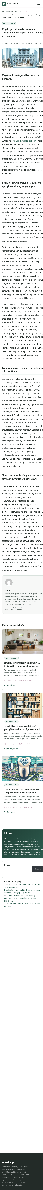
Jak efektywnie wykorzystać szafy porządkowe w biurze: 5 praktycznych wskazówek (22, 729)
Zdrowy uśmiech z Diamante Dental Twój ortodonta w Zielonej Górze (21, 791)
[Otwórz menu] (39, 3)
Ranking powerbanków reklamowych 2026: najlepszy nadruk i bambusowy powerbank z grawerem (22, 666)
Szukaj (7, 865)
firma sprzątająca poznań (24, 141)
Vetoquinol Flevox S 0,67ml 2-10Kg (19, 895)
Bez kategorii (9, 24)
